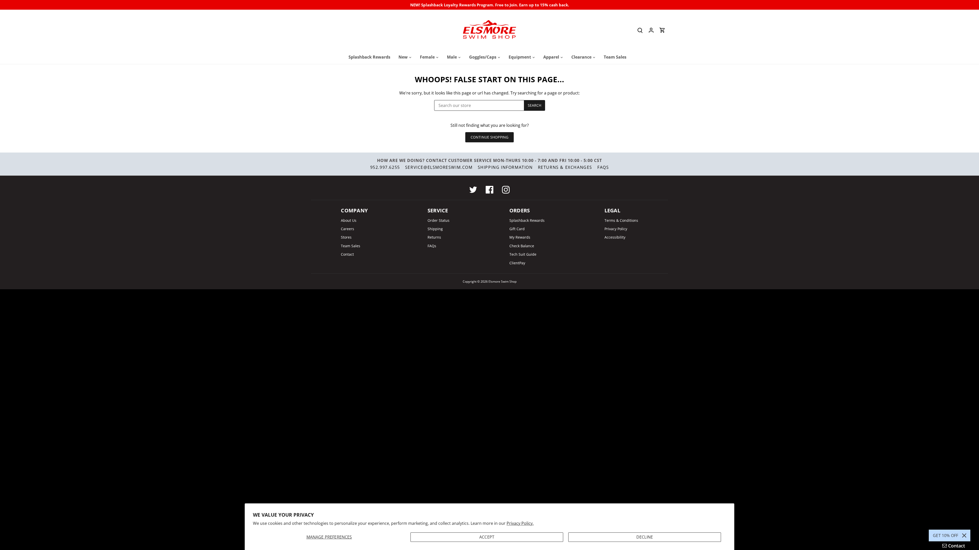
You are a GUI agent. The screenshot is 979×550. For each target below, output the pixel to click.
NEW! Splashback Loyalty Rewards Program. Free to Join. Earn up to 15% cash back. (489, 4)
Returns (434, 237)
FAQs (603, 167)
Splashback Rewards (527, 220)
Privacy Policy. (520, 523)
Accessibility (614, 237)
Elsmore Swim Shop (502, 281)
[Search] (640, 30)
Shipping (435, 228)
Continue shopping (489, 137)
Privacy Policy (615, 228)
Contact (347, 254)
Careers (347, 228)
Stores (346, 237)
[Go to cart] (662, 30)
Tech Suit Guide (522, 254)
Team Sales (350, 245)
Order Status (438, 220)
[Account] (651, 30)
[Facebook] (489, 190)
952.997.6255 (385, 167)
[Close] (964, 535)
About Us (348, 220)
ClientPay (517, 262)
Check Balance (521, 245)
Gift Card (517, 228)
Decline (644, 537)
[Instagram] (506, 190)
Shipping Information (505, 167)
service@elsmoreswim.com (439, 167)
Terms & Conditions (621, 220)
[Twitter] (473, 190)
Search (535, 105)
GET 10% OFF (945, 535)
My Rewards (519, 237)
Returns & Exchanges (565, 167)
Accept (486, 537)
